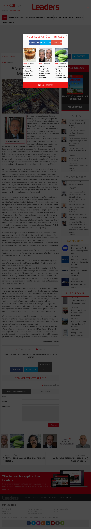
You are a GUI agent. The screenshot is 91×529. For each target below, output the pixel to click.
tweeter (46, 42)
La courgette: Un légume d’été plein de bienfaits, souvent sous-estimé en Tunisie (61, 72)
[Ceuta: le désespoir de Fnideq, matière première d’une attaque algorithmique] (45, 55)
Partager (34, 42)
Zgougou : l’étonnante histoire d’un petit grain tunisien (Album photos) (29, 72)
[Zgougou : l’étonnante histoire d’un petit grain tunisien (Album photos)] (29, 55)
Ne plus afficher (45, 84)
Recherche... (67, 7)
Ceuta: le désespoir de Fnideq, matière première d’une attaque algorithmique (44, 72)
